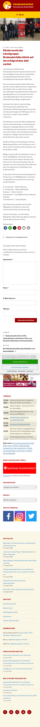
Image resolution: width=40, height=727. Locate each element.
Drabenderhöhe (23, 4)
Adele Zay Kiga (24, 446)
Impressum (30, 371)
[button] (5, 228)
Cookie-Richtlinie (12, 371)
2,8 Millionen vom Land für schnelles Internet (17, 669)
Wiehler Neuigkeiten (13, 651)
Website (6, 309)
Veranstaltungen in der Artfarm (14, 451)
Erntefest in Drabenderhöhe (20, 424)
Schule (15, 446)
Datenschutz (22, 371)
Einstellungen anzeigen (20, 367)
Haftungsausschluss (10, 612)
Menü (21, 15)
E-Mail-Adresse (9, 298)
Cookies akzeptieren (20, 362)
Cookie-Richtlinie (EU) (11, 621)
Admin (20, 47)
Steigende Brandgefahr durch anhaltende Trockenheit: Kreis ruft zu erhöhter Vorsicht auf (19, 571)
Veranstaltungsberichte (17, 237)
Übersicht (6, 476)
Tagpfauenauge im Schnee (17, 640)
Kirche (10, 446)
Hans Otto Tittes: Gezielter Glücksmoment (18, 589)
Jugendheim (21, 448)
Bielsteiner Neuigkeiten (14, 678)
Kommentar (8, 260)
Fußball (29, 448)
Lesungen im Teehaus (10, 690)
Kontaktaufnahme (9, 604)
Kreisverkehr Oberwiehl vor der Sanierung (16, 655)
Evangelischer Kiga (10, 448)
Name (6, 288)
